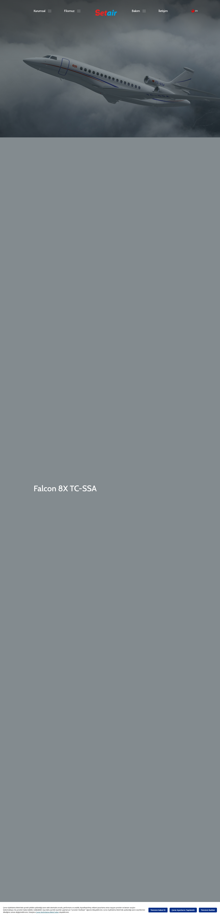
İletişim (163, 11)
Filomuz (69, 11)
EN (196, 11)
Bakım (136, 11)
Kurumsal (39, 11)
